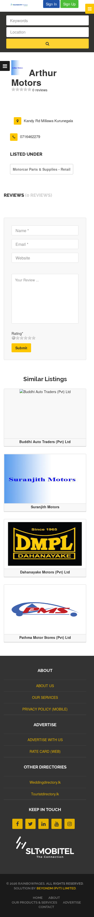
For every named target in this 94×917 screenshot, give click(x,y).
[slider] (21, 89)
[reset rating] (14, 338)
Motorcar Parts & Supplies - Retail (41, 169)
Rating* (17, 333)
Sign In (51, 3)
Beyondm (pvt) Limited (56, 888)
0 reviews (39, 89)
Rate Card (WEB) (45, 751)
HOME (38, 898)
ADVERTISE (72, 902)
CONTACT (46, 907)
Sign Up (69, 3)
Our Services (45, 697)
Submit (21, 347)
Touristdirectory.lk (45, 793)
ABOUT (54, 898)
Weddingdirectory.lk (45, 782)
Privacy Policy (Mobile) (45, 709)
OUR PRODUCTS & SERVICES (34, 902)
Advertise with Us (45, 739)
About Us (45, 685)
